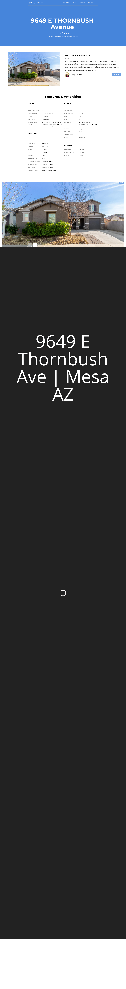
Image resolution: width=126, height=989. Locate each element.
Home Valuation (66, 2)
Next (35, 245)
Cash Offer (82, 2)
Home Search (75, 2)
